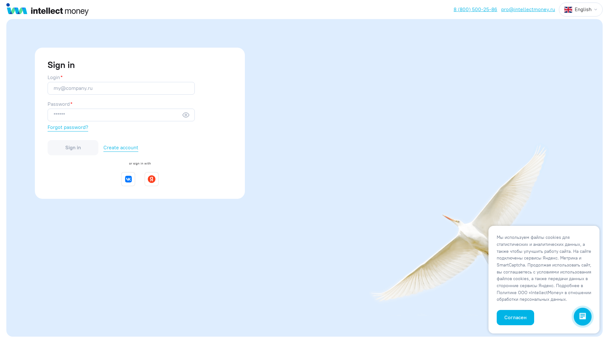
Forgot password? (68, 127)
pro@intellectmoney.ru (528, 9)
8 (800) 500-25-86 (475, 9)
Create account (120, 148)
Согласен (515, 317)
